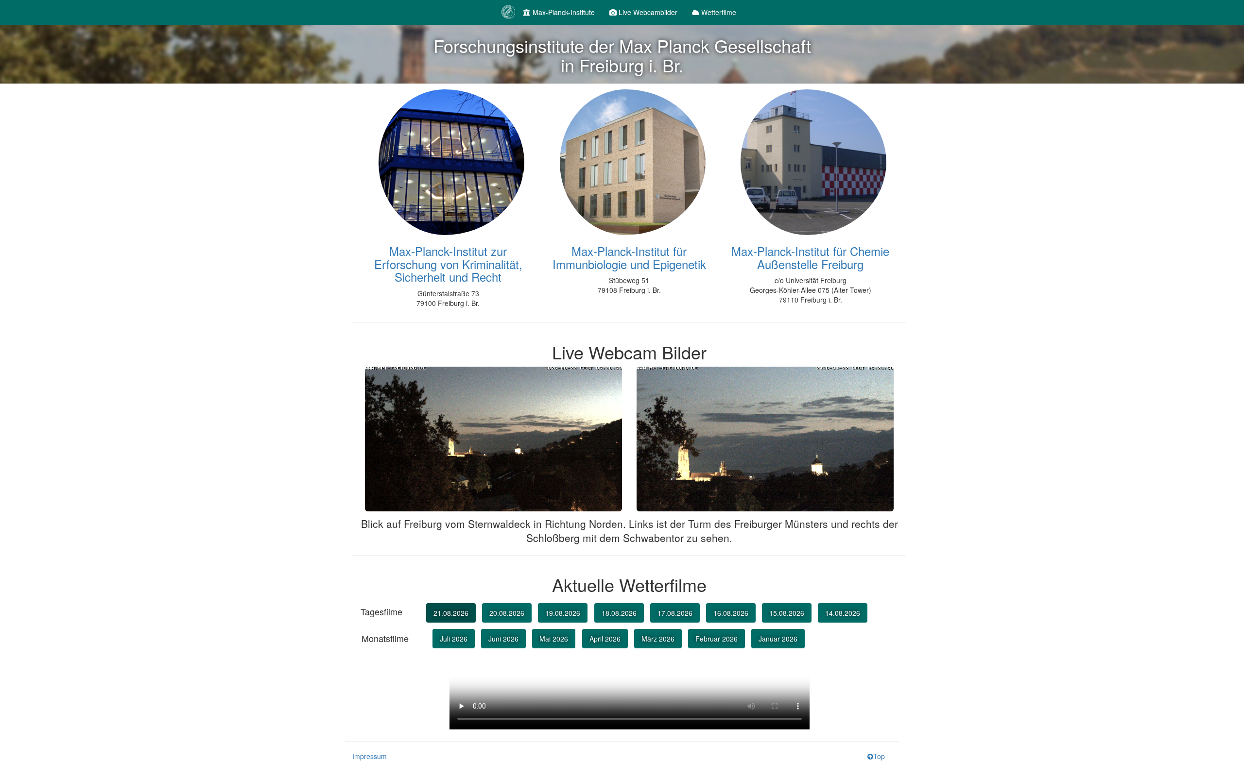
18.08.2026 (619, 613)
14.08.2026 (842, 613)
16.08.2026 (730, 613)
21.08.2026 (450, 613)
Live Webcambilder (647, 12)
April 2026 (605, 638)
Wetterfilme (717, 12)
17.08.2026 (674, 613)
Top (879, 756)
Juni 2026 (503, 638)
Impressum (369, 756)
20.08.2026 (506, 613)
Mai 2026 (553, 638)
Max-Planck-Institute (563, 12)
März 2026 (657, 638)
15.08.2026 (786, 613)
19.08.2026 (562, 613)
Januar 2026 (778, 638)
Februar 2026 (716, 638)
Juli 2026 (453, 638)
